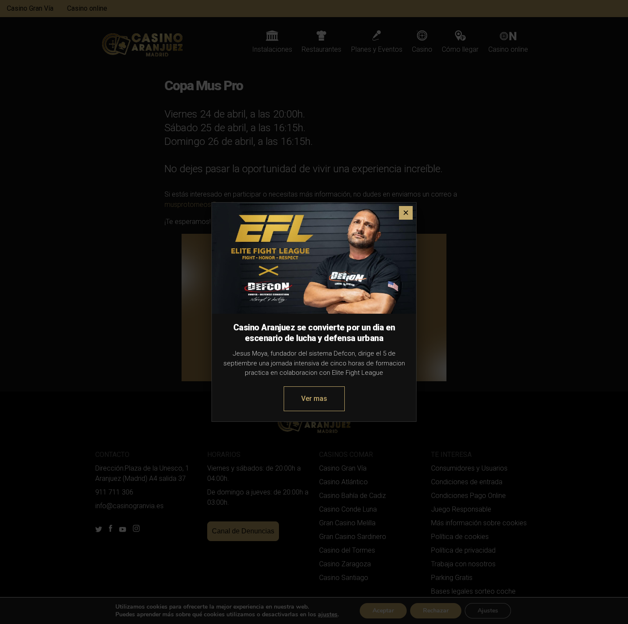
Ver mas (314, 398)
